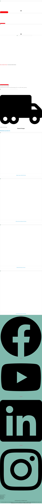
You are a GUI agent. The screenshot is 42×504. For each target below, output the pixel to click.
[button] (21, 11)
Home (1, 64)
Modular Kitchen (4, 64)
